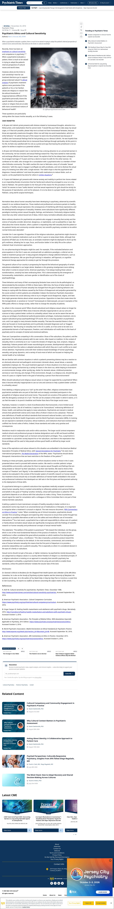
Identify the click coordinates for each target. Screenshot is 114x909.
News (50, 3)
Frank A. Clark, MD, (34, 764)
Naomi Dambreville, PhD (36, 709)
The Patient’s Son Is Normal (36, 654)
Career (32, 685)
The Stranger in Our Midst (10, 654)
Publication (74, 3)
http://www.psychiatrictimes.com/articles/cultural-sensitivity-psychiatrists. (29, 592)
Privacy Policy (57, 855)
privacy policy (38, 677)
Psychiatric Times (8, 28)
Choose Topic (22, 8)
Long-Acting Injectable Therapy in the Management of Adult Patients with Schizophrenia (60, 8)
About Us (52, 895)
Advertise (57, 846)
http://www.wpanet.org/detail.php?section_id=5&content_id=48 (25, 631)
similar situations (45, 175)
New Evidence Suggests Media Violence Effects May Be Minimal (64, 654)
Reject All (88, 903)
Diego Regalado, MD (47, 764)
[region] (57, 903)
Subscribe (68, 673)
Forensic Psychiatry (22, 685)
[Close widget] (110, 860)
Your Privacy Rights (57, 859)
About (57, 844)
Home (45, 895)
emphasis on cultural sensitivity (13, 51)
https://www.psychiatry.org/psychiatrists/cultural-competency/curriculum (29, 602)
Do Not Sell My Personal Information (57, 857)
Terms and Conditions (57, 853)
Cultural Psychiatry (8, 685)
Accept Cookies (100, 903)
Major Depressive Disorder (90, 8)
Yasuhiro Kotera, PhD (35, 780)
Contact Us (57, 849)
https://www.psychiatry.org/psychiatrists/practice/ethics (49, 622)
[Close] (111, 903)
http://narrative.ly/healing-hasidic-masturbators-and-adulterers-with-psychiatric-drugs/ (39, 612)
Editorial (57, 851)
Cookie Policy (26, 907)
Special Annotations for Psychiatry (48, 451)
